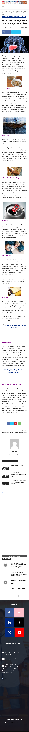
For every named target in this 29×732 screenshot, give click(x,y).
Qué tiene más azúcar (7, 432)
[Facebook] (8, 423)
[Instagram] (19, 612)
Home (3, 11)
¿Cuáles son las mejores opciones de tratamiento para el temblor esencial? (19, 574)
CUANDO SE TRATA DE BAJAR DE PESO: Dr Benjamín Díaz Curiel (18, 582)
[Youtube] (19, 632)
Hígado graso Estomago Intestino (14, 17)
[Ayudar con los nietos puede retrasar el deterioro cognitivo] (5, 590)
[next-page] (5, 488)
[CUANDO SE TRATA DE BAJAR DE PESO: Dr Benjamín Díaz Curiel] (5, 582)
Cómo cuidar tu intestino (17, 465)
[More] (22, 32)
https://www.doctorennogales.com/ (14, 454)
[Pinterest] (15, 423)
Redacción (12, 27)
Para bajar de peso (9, 11)
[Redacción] (3, 28)
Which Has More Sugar (21, 432)
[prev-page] (3, 488)
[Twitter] (12, 423)
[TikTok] (19, 622)
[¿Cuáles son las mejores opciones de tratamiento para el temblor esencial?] (5, 574)
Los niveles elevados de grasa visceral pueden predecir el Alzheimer (18, 482)
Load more (14, 596)
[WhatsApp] (19, 423)
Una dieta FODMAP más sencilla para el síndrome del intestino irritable (19, 474)
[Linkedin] (9, 622)
